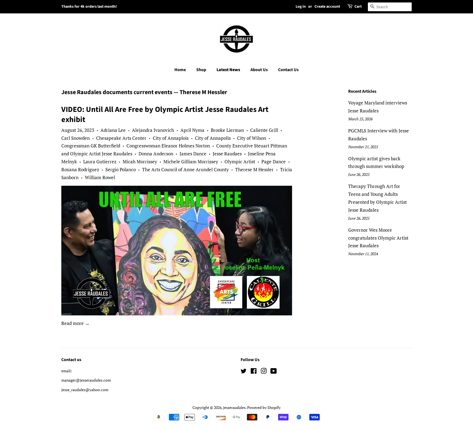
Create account (327, 6)
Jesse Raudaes (227, 153)
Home (180, 70)
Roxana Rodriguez (80, 169)
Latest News (228, 70)
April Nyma (192, 130)
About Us (259, 70)
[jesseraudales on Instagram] (264, 371)
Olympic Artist (239, 161)
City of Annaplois (171, 138)
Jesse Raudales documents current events (116, 92)
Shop (201, 70)
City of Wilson (251, 138)
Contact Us (288, 70)
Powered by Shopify (264, 407)
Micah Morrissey (140, 161)
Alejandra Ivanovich (153, 130)
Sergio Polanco (120, 169)
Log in (301, 6)
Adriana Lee (113, 130)
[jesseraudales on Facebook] (253, 371)
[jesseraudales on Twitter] (244, 371)
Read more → (75, 323)
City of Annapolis (213, 138)
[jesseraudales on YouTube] (273, 371)
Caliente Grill (264, 130)
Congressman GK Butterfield (90, 146)
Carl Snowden (75, 138)
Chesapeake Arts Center (121, 138)
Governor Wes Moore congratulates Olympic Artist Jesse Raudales (378, 238)
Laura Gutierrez (99, 161)
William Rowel (100, 177)
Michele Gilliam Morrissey (190, 161)
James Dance (193, 153)
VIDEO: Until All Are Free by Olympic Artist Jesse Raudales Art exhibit (165, 114)
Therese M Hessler (254, 169)
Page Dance (273, 161)
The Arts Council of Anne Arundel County (185, 169)
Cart (358, 6)
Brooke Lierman (227, 130)
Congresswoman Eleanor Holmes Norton (168, 146)
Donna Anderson (156, 153)
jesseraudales (234, 407)
